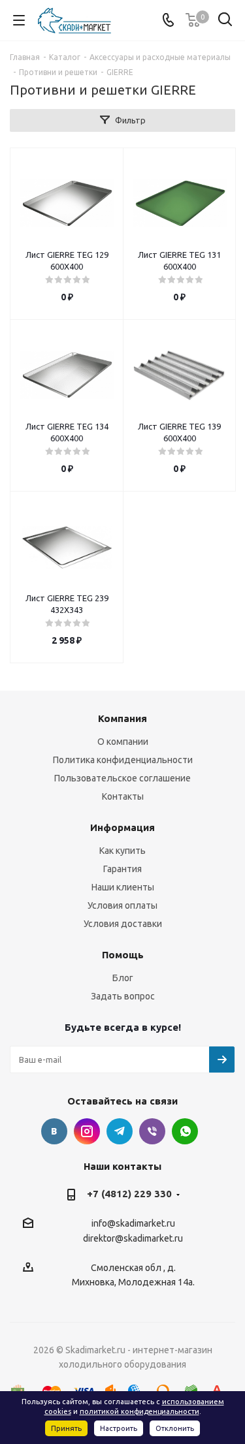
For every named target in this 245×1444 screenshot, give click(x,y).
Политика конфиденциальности (123, 760)
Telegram (119, 1131)
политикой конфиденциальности (139, 1411)
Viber (152, 1131)
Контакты (123, 796)
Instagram (87, 1131)
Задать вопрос (123, 996)
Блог (122, 978)
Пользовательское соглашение (122, 778)
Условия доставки (123, 923)
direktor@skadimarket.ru (133, 1239)
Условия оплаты (122, 905)
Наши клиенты (122, 887)
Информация (122, 827)
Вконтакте (54, 1131)
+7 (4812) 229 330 (129, 1193)
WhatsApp (185, 1131)
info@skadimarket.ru (133, 1223)
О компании (122, 741)
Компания (122, 718)
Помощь (123, 954)
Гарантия (122, 869)
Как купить (122, 850)
